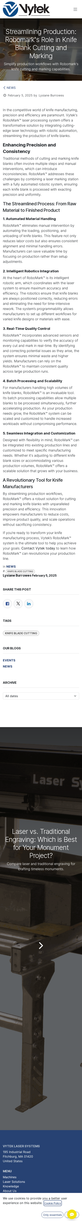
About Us (9, 1191)
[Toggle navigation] (75, 9)
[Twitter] (18, 603)
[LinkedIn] (28, 603)
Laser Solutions (14, 1182)
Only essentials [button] (52, 1214)
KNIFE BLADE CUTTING (20, 571)
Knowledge (11, 1186)
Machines (9, 1177)
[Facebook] (7, 603)
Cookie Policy (52, 1203)
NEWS (11, 88)
